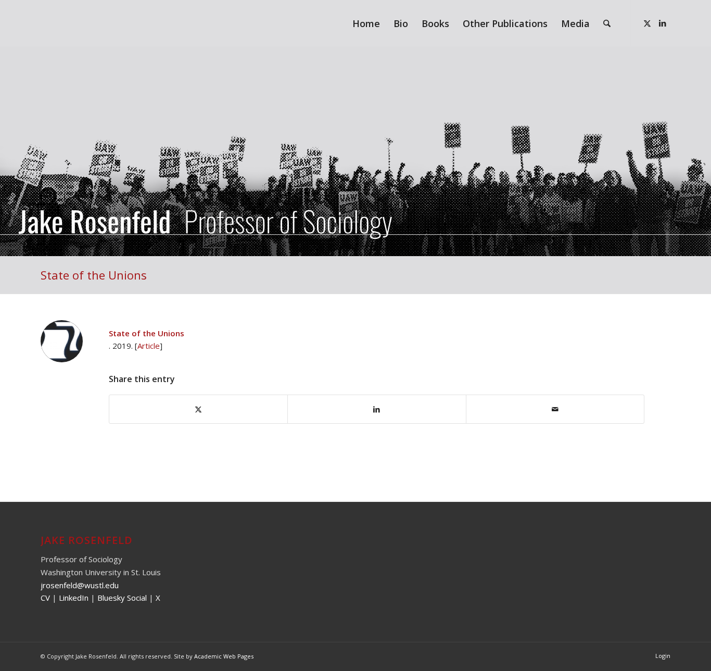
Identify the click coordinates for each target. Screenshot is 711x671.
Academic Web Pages (223, 656)
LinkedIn (73, 597)
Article (148, 345)
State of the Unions (94, 275)
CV (45, 597)
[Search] (606, 23)
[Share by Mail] (555, 409)
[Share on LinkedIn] (376, 409)
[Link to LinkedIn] (662, 23)
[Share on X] (198, 409)
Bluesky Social (123, 597)
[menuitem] (366, 23)
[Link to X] (647, 23)
